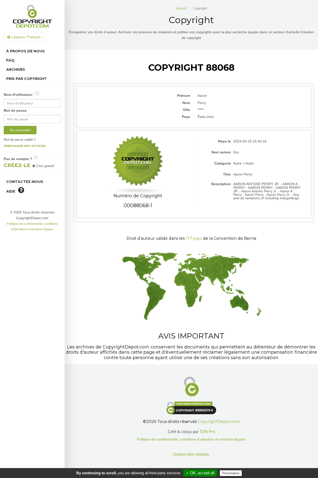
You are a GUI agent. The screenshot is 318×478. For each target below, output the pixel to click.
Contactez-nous (24, 181)
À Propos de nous (25, 51)
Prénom (183, 96)
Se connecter (20, 130)
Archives (15, 69)
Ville (186, 110)
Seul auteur (221, 152)
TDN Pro (207, 432)
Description (221, 184)
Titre (227, 174)
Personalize (230, 473)
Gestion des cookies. (191, 454)
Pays (186, 117)
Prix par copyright (26, 78)
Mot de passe (15, 110)
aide (12, 191)
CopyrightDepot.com (219, 421)
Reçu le (224, 141)
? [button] (37, 93)
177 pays (194, 238)
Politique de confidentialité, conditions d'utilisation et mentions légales (191, 439)
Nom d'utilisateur (21, 94)
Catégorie (222, 163)
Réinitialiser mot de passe (24, 146)
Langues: (25, 37)
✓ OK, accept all (200, 473)
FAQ (10, 60)
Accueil (181, 8)
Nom (186, 103)
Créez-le (17, 165)
